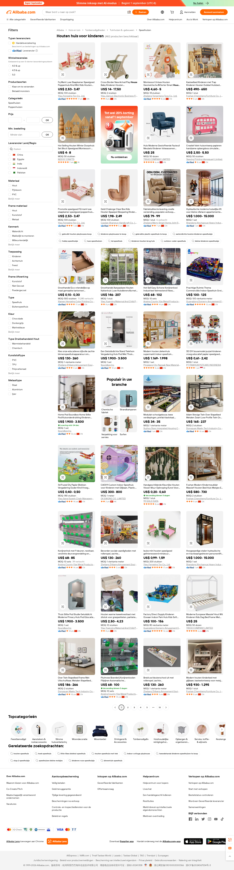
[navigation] (30, 369)
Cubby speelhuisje (70, 241)
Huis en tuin (74, 30)
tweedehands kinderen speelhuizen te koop (178, 753)
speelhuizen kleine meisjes (51, 760)
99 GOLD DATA (150, 501)
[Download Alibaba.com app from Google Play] (217, 841)
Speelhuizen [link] (145, 30)
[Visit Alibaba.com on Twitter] (203, 819)
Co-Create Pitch (14, 789)
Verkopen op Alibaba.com (201, 783)
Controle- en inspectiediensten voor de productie (71, 808)
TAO (142, 855)
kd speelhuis (116, 241)
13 (160, 707)
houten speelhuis (21, 753)
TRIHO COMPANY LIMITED (156, 159)
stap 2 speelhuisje (22, 760)
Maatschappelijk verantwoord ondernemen (20, 796)
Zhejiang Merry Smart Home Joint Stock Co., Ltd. (162, 222)
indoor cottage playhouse (138, 753)
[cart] (172, 12)
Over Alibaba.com (15, 776)
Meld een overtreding (153, 816)
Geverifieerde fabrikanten (110, 783)
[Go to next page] (166, 707)
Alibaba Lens (13, 841)
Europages (163, 855)
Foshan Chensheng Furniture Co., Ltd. (204, 96)
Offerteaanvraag (105, 789)
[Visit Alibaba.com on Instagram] (209, 819)
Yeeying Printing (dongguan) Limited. (204, 159)
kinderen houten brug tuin (143, 241)
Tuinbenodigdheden (95, 30)
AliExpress (72, 855)
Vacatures (11, 804)
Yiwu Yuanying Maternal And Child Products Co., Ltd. (119, 301)
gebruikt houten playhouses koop (77, 234)
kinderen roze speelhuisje (83, 760)
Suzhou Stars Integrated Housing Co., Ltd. (162, 428)
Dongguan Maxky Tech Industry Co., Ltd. (204, 428)
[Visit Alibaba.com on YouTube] (216, 819)
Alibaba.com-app (172, 841)
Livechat (147, 789)
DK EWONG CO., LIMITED (113, 498)
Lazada (117, 855)
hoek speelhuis (44, 753)
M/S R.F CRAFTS (66, 159)
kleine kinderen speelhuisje (207, 241)
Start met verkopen (198, 789)
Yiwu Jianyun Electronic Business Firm (119, 96)
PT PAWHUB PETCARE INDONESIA (203, 365)
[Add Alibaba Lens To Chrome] (57, 841)
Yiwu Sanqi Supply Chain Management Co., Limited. (76, 498)
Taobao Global (130, 855)
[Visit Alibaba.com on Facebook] (190, 819)
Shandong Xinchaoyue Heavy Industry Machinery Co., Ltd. (204, 222)
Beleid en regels (60, 816)
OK (47, 120)
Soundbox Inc (107, 365)
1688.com (84, 855)
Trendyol (151, 855)
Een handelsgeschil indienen (157, 795)
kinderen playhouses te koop (113, 234)
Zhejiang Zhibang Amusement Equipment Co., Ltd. (76, 365)
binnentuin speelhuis (113, 760)
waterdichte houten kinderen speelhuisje (194, 234)
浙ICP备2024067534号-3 (198, 865)
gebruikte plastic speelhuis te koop (151, 234)
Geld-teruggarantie (61, 789)
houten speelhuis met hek (106, 753)
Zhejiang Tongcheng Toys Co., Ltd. (160, 96)
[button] (129, 12)
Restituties (148, 801)
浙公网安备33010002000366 (169, 865)
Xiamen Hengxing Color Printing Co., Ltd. (76, 301)
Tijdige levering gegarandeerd (66, 795)
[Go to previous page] (115, 707)
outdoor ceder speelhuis (175, 241)
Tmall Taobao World (101, 855)
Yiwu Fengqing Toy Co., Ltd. (71, 96)
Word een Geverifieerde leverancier (206, 801)
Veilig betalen (58, 783)
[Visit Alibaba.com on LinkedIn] (197, 819)
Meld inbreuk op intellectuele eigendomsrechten (157, 808)
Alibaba (60, 30)
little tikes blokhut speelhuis (72, 753)
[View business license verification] (145, 865)
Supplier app (127, 841)
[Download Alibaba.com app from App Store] (193, 841)
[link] (230, 840)
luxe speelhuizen (94, 241)
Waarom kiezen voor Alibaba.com (22, 783)
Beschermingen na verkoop (65, 801)
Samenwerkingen (197, 807)
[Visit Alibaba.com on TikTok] (222, 819)
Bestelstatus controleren (200, 795)
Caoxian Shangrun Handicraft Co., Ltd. (119, 222)
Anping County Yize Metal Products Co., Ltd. (162, 301)
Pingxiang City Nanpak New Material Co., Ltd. (162, 365)
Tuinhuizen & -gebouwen (122, 30)
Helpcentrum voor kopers (155, 783)
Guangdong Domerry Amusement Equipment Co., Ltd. (204, 301)
